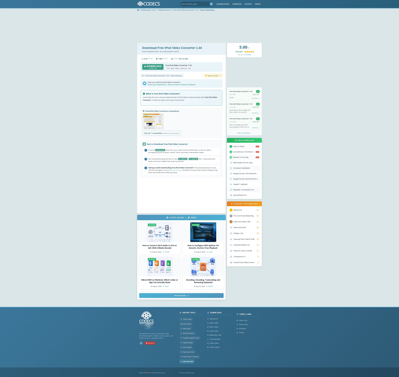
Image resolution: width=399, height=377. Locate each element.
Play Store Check (188, 352)
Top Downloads (214, 339)
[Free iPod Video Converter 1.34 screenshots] (153, 121)
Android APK (213, 319)
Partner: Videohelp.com (186, 373)
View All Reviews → (244, 133)
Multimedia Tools (215, 335)
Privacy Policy (243, 324)
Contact (241, 333)
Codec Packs (213, 331)
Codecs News (214, 343)
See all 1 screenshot (161, 133)
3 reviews (247, 55)
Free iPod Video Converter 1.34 (241, 91)
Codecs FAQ (243, 320)
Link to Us (151, 343)
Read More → (256, 98)
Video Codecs (214, 327)
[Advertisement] (199, 27)
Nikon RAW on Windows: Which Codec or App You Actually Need (159, 281)
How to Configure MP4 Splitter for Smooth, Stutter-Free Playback (203, 246)
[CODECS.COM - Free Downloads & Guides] (146, 320)
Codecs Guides (214, 347)
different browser (175, 170)
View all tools (188, 361)
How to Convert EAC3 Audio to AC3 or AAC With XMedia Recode (159, 246)
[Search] (211, 4)
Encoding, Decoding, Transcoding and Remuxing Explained (203, 281)
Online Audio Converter (191, 357)
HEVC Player (187, 324)
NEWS (258, 4)
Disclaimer (242, 328)
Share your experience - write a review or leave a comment (172, 84)
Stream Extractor (188, 333)
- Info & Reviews (164, 76)
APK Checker (187, 347)
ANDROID (236, 4)
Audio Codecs (214, 323)
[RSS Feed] (141, 343)
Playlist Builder (188, 343)
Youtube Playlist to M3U (191, 338)
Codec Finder (187, 319)
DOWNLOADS (223, 4)
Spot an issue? (214, 76)
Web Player (187, 329)
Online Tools (188, 312)
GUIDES (248, 4)
